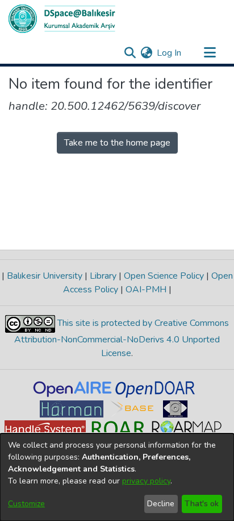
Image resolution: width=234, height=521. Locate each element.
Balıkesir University (45, 276)
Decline (160, 503)
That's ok (202, 503)
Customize (26, 503)
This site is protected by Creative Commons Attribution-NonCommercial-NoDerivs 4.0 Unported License (121, 338)
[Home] (62, 19)
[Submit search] (130, 53)
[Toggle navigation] (209, 53)
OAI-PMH (146, 289)
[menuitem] (146, 53)
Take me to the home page (117, 143)
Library (103, 276)
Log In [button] (169, 53)
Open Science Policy (164, 276)
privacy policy (146, 480)
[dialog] (117, 477)
